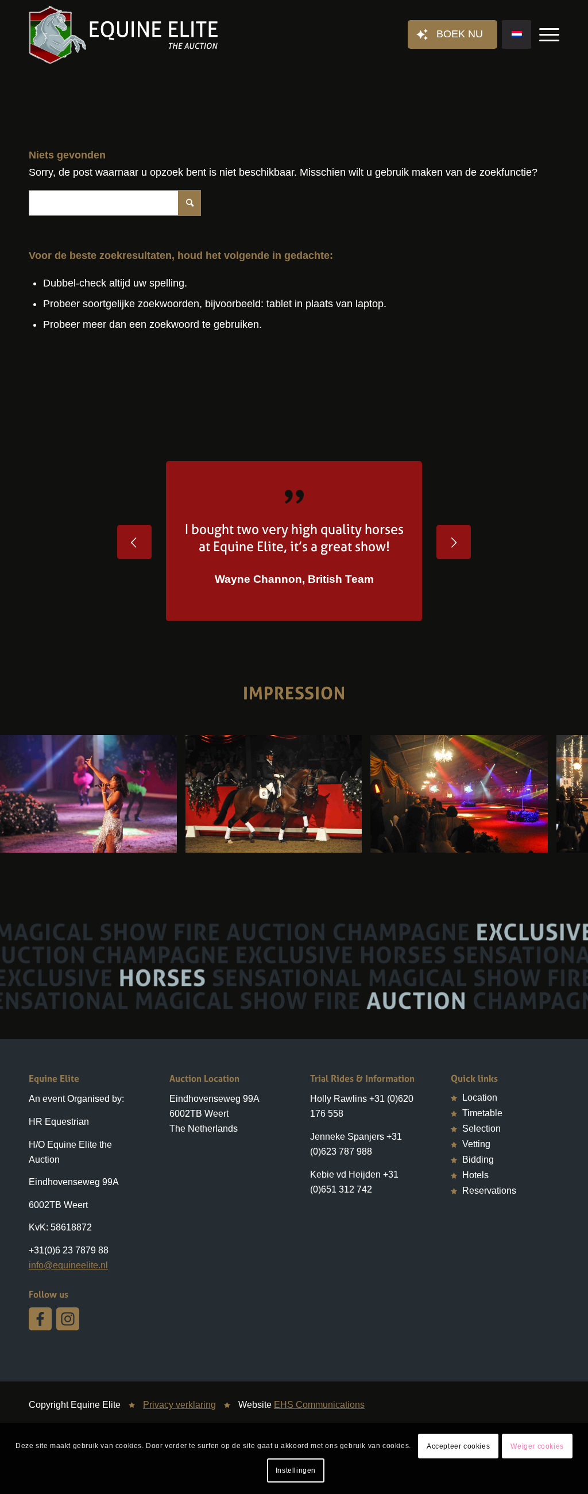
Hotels (475, 1175)
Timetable (482, 1113)
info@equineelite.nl (68, 1265)
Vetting (476, 1144)
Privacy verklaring (179, 1405)
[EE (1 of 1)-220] (349, 840)
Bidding (478, 1159)
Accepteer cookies (458, 1446)
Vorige (134, 542)
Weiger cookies (536, 1446)
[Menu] (545, 35)
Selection (481, 1128)
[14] (535, 840)
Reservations (489, 1190)
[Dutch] (516, 34)
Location (479, 1097)
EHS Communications (319, 1405)
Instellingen (296, 1470)
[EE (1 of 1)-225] (164, 840)
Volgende (453, 542)
